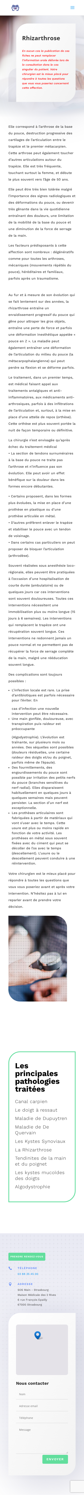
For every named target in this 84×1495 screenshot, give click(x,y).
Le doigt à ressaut (36, 1110)
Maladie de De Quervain (32, 1129)
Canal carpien (31, 1101)
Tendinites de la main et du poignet (40, 1161)
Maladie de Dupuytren (41, 1118)
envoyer (55, 1459)
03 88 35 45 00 (28, 1273)
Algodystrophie (32, 1186)
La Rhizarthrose (33, 1150)
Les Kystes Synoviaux (40, 1141)
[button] (39, 1335)
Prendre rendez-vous (26, 1256)
